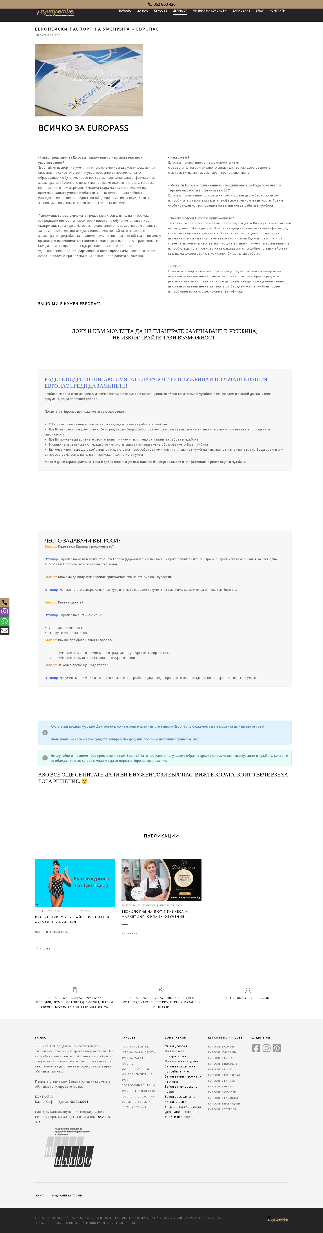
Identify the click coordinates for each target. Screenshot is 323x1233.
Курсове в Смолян (222, 1092)
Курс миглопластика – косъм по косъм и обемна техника (139, 1102)
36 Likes (131, 933)
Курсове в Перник (221, 1086)
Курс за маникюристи (139, 1052)
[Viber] (4, 612)
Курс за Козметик (135, 1046)
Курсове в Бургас (221, 1058)
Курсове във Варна (222, 1052)
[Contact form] (4, 630)
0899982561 (79, 1101)
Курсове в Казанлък (223, 1097)
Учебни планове (177, 1117)
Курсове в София (221, 1046)
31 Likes (45, 948)
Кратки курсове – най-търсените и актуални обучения (72, 919)
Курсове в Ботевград (224, 1075)
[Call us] (4, 602)
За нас (142, 10)
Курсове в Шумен (221, 1069)
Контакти (277, 10)
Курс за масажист (135, 1058)
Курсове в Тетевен (222, 1109)
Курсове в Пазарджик (224, 1103)
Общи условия (176, 1046)
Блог (260, 10)
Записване (241, 10)
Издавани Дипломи (67, 1195)
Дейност (180, 10)
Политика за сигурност (183, 1061)
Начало (125, 10)
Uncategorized (48, 35)
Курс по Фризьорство (138, 1090)
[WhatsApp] (4, 621)
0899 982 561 (93, 998)
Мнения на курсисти (210, 10)
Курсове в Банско (221, 1080)
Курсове (160, 10)
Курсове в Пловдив (223, 1063)
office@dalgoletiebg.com (248, 998)
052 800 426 (164, 4)
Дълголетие (60, 911)
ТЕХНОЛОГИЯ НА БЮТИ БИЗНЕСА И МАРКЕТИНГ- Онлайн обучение (155, 914)
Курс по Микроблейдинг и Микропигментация (137, 1069)
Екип (40, 1195)
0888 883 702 (99, 1006)
